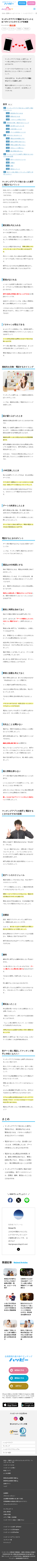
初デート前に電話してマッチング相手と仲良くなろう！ (18, 173)
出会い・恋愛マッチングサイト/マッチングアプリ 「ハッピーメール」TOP (18, 1461)
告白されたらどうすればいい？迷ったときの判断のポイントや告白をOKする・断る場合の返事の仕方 (26, 1309)
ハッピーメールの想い (9, 1467)
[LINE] (26, 1200)
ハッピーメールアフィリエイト (11, 1537)
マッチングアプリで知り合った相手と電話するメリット (18, 109)
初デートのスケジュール (16, 159)
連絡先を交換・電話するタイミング (16, 123)
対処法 (19, 28)
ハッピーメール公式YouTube (11, 1532)
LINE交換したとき (14, 129)
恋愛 (12, 25)
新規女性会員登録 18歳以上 (10, 1478)
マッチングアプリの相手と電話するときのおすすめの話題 (18, 155)
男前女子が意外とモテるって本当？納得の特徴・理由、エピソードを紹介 (10, 1283)
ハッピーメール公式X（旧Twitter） (12, 1526)
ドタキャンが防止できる (16, 119)
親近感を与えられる (15, 113)
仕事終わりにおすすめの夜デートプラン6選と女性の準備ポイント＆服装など (26, 1283)
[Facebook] (10, 1200)
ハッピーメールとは (8, 1465)
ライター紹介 (7, 1452)
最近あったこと (13, 169)
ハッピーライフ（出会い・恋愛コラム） (14, 1520)
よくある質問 (7, 1473)
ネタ (5, 28)
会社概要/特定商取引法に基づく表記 (13, 1498)
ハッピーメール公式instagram (11, 1529)
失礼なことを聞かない (15, 148)
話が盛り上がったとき (15, 126)
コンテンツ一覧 (7, 1539)
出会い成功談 (7, 1511)
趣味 (10, 166)
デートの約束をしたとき (16, 132)
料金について (7, 1470)
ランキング (6, 1446)
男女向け (27, 28)
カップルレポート (8, 1509)
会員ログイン (7, 1483)
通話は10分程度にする (15, 138)
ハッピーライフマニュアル (11, 1449)
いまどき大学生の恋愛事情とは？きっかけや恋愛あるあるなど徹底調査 (10, 1307)
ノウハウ (12, 28)
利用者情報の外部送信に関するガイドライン (15, 1501)
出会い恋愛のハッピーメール (11, 13)
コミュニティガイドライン (10, 1504)
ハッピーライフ (28, 13)
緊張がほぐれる (13, 116)
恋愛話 (11, 163)
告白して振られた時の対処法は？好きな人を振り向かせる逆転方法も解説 (26, 1335)
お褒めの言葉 (7, 1514)
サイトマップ (7, 1542)
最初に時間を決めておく (16, 142)
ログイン (18, 1386)
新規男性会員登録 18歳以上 (10, 1480)
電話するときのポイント (13, 135)
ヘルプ (5, 1486)
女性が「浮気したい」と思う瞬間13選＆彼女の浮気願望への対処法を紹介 (10, 1335)
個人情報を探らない (15, 151)
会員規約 (5, 1493)
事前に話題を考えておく (16, 145)
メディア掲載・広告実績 (9, 1517)
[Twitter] (18, 1200)
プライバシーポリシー (9, 1496)
